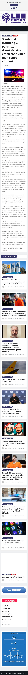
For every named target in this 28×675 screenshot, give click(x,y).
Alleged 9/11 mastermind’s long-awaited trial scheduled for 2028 (13, 443)
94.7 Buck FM (5, 611)
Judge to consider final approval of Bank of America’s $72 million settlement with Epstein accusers (11, 347)
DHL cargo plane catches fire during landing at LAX (13, 380)
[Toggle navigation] (14, 28)
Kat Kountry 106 (6, 614)
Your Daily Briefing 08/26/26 (13, 577)
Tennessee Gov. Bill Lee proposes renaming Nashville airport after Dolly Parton (13, 282)
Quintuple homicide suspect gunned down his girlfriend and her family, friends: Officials (13, 510)
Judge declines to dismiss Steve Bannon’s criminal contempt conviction (12, 411)
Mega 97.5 (5, 622)
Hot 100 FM (5, 606)
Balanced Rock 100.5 (7, 616)
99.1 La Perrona (6, 619)
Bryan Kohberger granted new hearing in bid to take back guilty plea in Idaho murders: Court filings (12, 476)
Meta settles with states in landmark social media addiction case (12, 543)
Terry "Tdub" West (9, 287)
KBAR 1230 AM (6, 624)
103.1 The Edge (6, 608)
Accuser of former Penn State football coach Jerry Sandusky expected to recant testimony (14, 314)
